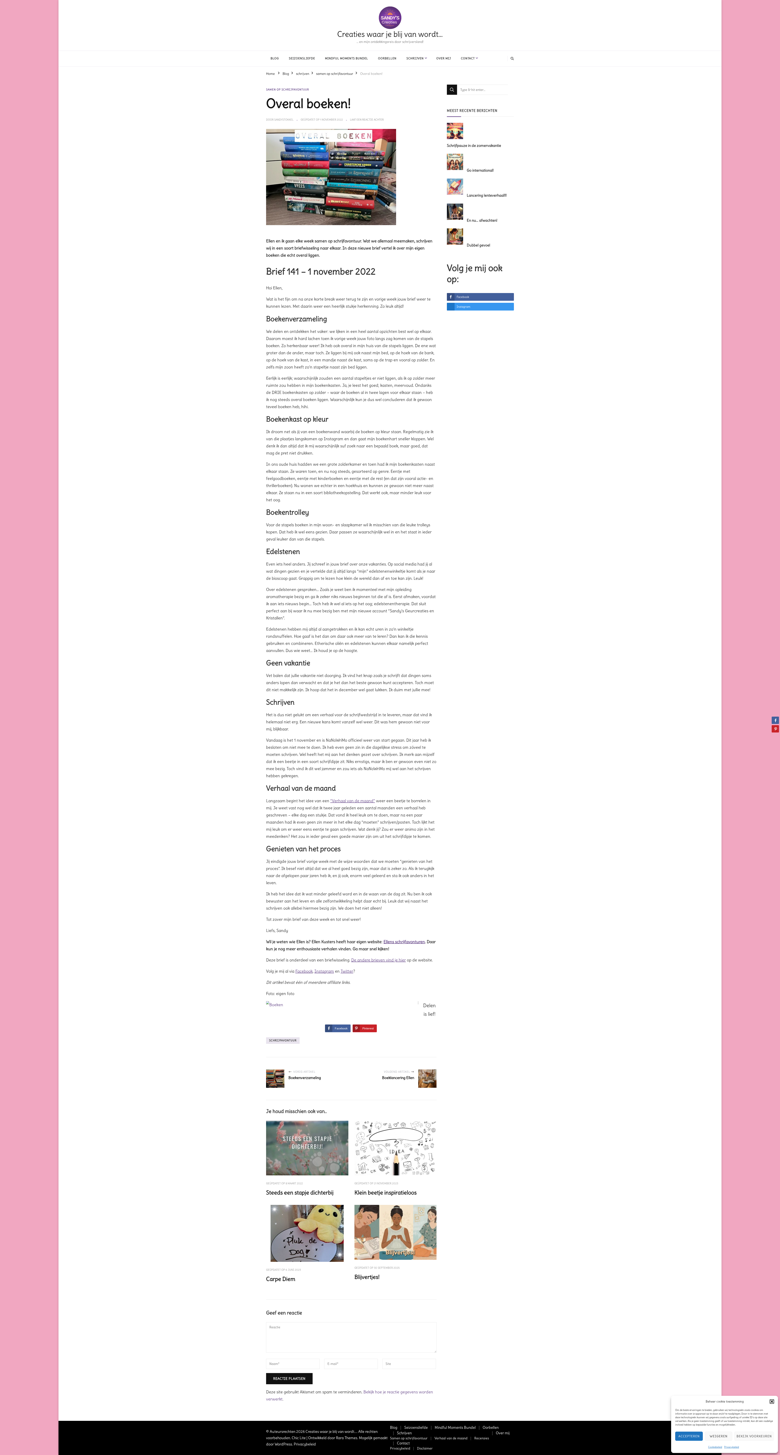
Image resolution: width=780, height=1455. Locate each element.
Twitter (347, 971)
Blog (275, 58)
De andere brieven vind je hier (378, 959)
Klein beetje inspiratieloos (385, 1192)
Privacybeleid (731, 1446)
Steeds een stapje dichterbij (300, 1192)
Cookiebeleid (715, 1446)
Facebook (304, 971)
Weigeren (718, 1436)
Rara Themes (346, 1437)
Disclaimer (425, 1448)
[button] (772, 1401)
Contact (468, 58)
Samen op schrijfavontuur (409, 1438)
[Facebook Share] (775, 720)
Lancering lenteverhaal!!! (487, 195)
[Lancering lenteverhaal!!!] (456, 187)
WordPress (283, 1444)
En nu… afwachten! (482, 220)
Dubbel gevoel (478, 245)
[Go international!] (456, 162)
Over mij (443, 58)
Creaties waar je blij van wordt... (331, 1431)
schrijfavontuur (283, 1040)
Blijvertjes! (367, 1277)
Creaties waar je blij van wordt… (390, 34)
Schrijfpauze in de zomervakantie (474, 145)
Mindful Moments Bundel (346, 58)
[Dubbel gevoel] (456, 236)
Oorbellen (387, 58)
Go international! (480, 170)
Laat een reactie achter (367, 120)
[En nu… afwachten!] (456, 212)
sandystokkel (284, 119)
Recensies (481, 1438)
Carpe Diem (280, 1279)
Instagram (324, 971)
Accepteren (689, 1436)
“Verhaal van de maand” (352, 800)
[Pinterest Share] (775, 728)
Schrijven (415, 58)
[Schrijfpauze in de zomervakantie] (456, 131)
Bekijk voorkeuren (754, 1436)
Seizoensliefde (302, 58)
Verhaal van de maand (450, 1438)
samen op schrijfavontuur (287, 89)
